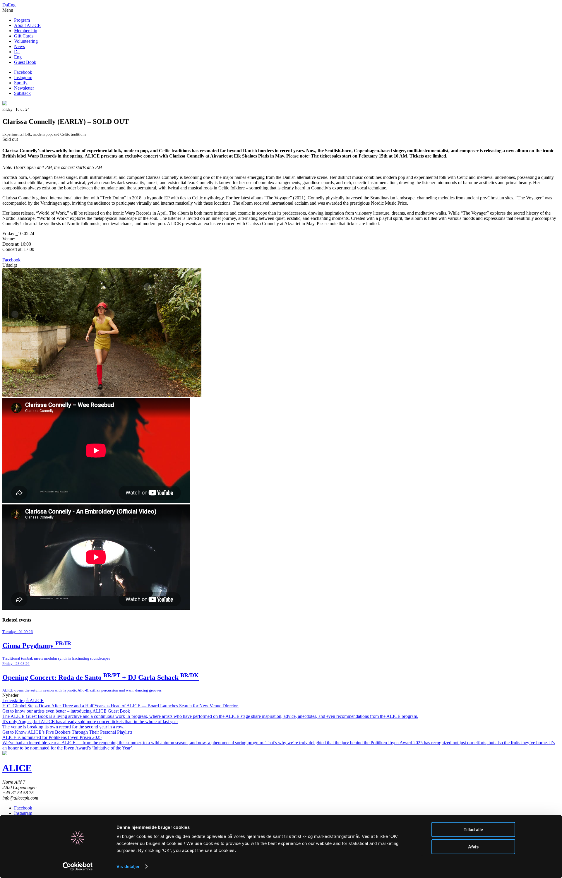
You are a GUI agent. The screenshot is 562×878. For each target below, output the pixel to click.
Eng (12, 4)
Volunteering (26, 41)
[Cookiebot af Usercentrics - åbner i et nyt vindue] (77, 866)
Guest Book (25, 62)
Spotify (21, 82)
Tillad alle (473, 829)
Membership (25, 30)
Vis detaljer (128, 866)
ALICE (17, 768)
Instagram (23, 77)
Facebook (23, 72)
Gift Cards (23, 35)
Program (22, 20)
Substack (22, 93)
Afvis (473, 846)
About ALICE (27, 25)
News (19, 46)
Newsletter (24, 87)
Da (5, 4)
